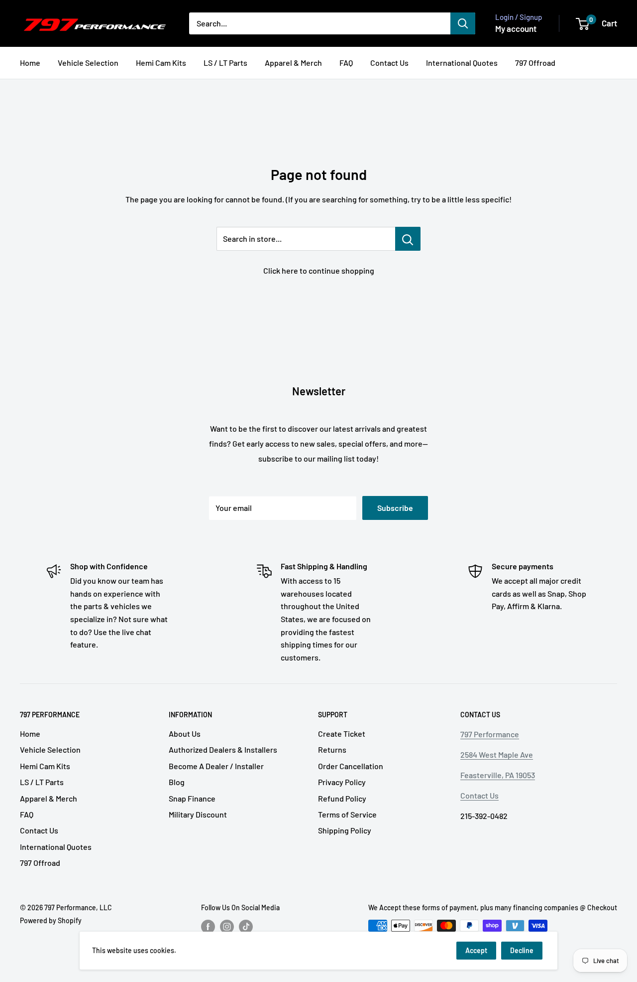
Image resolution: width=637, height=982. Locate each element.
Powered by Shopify (51, 920)
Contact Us (389, 62)
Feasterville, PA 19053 (497, 775)
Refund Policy (342, 798)
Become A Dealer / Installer (216, 766)
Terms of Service (347, 814)
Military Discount (198, 814)
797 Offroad (535, 62)
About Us (185, 733)
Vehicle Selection (88, 62)
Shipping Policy (344, 830)
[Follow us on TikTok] (246, 927)
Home (30, 62)
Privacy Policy (342, 782)
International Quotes (462, 62)
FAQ (346, 62)
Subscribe (395, 507)
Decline (521, 950)
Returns (332, 749)
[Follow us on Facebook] (208, 927)
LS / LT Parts (225, 62)
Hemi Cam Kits (161, 62)
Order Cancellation (350, 766)
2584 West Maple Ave (496, 754)
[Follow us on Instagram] (227, 927)
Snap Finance (192, 798)
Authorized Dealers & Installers (223, 749)
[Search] (462, 23)
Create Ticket (341, 733)
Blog (177, 782)
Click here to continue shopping (318, 270)
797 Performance (489, 734)
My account (515, 28)
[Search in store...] (408, 239)
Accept (476, 950)
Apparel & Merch (293, 62)
